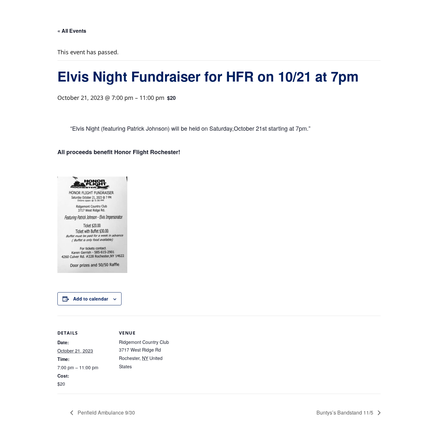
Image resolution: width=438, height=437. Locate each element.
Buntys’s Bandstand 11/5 (345, 412)
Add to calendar (90, 298)
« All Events (71, 30)
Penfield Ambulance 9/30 (105, 412)
